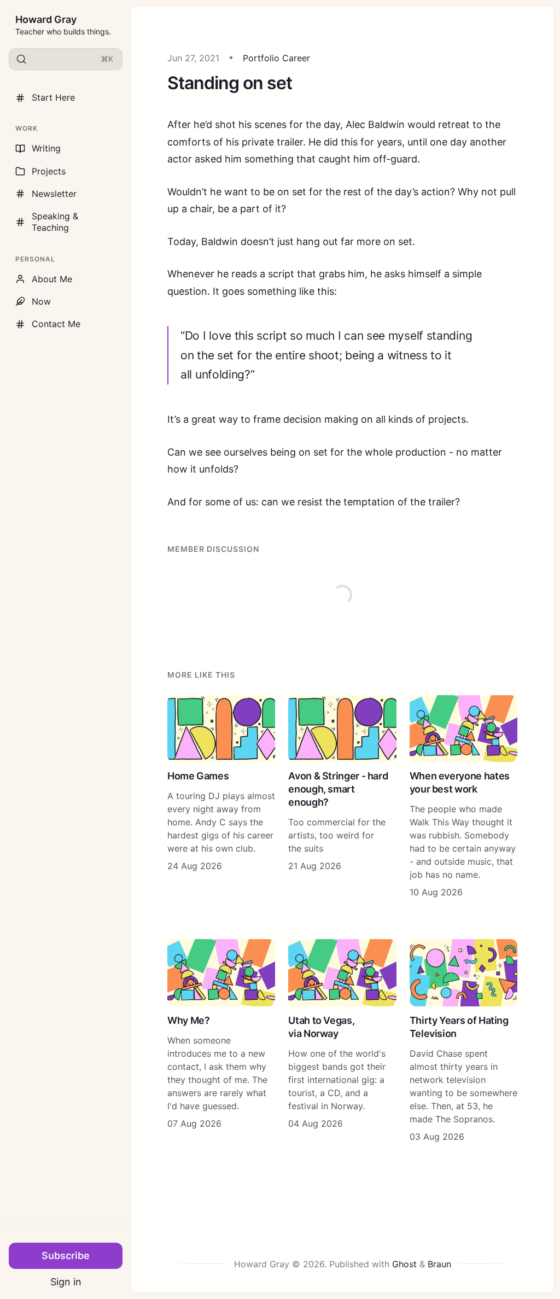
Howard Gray (46, 19)
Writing (46, 148)
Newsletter (54, 193)
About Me (52, 278)
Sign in (65, 1282)
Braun (439, 1264)
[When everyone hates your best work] (463, 796)
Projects (49, 171)
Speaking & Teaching (55, 222)
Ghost (404, 1264)
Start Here (53, 97)
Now (41, 301)
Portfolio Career (276, 58)
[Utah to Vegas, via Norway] (342, 1040)
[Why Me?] (221, 1040)
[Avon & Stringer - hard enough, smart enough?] (342, 796)
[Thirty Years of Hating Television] (463, 1040)
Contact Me (56, 323)
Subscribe (66, 1255)
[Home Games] (221, 796)
